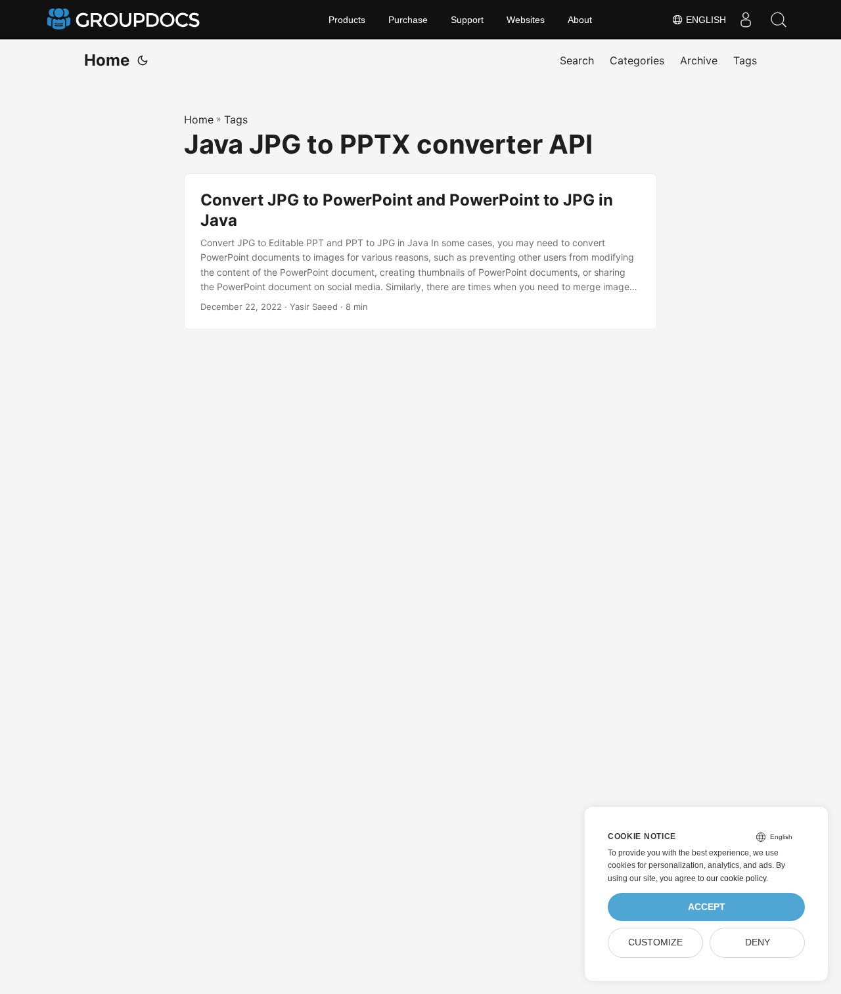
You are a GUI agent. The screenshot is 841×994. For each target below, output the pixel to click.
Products (347, 19)
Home (106, 60)
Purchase (408, 19)
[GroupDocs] (125, 19)
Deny (757, 942)
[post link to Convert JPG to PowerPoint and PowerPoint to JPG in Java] (420, 252)
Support (467, 19)
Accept (706, 907)
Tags (236, 119)
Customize (655, 942)
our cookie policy (736, 878)
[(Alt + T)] (142, 60)
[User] (745, 19)
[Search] (778, 19)
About (580, 19)
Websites (526, 19)
